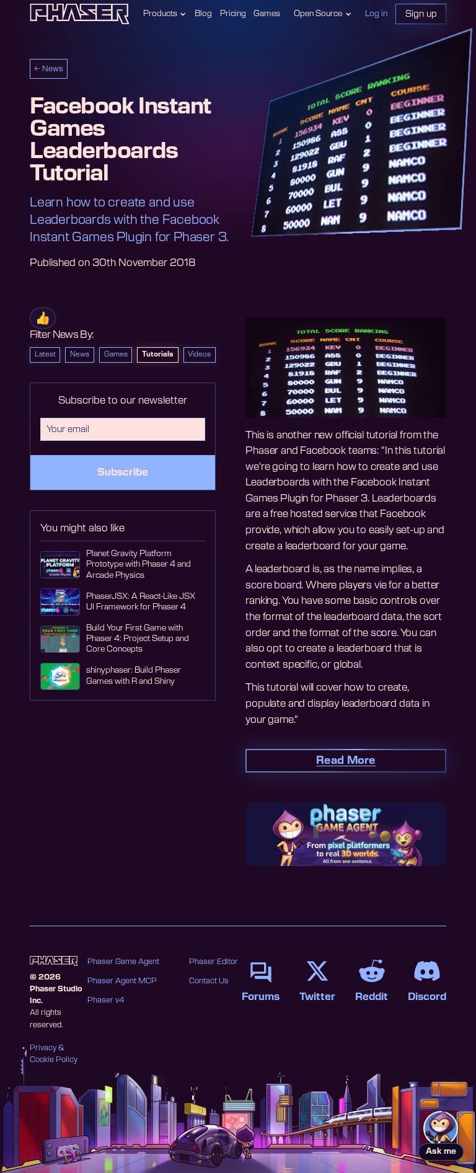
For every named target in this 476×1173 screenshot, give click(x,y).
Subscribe (122, 472)
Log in (376, 14)
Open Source (318, 14)
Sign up (421, 14)
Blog (203, 14)
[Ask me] (440, 1128)
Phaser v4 (105, 1000)
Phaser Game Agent (123, 961)
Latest (45, 354)
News (79, 354)
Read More (346, 760)
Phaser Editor (213, 961)
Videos (199, 354)
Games (266, 14)
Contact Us (209, 981)
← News (48, 69)
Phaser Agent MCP (122, 981)
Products (160, 14)
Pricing (233, 14)
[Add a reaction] (43, 318)
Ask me (441, 1152)
